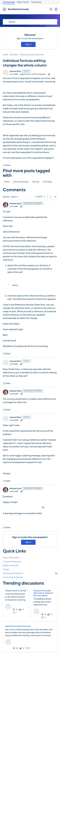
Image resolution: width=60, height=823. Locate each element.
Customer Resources (12, 561)
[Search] (50, 9)
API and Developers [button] (20, 182)
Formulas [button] (35, 182)
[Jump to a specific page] (55, 196)
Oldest (13, 196)
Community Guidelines (13, 577)
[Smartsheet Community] (18, 9)
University (36, 2)
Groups (6, 569)
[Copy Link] (49, 74)
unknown (42, 74)
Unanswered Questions (30, 573)
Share (6, 165)
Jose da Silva (15, 71)
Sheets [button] (6, 182)
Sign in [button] (28, 44)
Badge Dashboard (10, 565)
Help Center (23, 2)
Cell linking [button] (47, 182)
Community (9, 2)
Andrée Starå (15, 203)
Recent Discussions (11, 557)
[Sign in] (55, 9)
